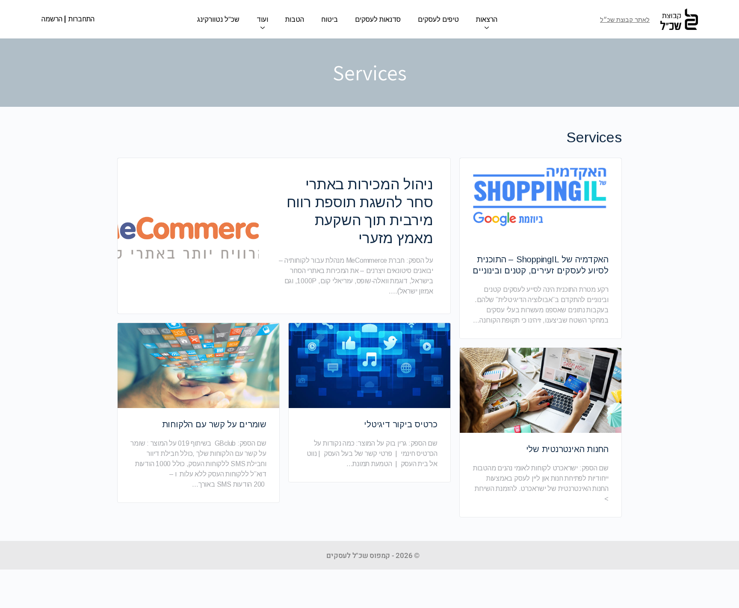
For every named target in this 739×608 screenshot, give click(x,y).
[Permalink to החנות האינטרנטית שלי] (540, 390)
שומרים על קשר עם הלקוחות (214, 424)
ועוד (262, 19)
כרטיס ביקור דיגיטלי (400, 424)
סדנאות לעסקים (378, 19)
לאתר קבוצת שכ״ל (625, 19)
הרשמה (51, 19)
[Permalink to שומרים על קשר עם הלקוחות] (198, 365)
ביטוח (329, 19)
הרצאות (486, 19)
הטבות (294, 19)
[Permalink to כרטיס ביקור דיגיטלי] (369, 365)
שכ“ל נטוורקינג (218, 19)
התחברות (81, 19)
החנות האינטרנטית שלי (567, 449)
